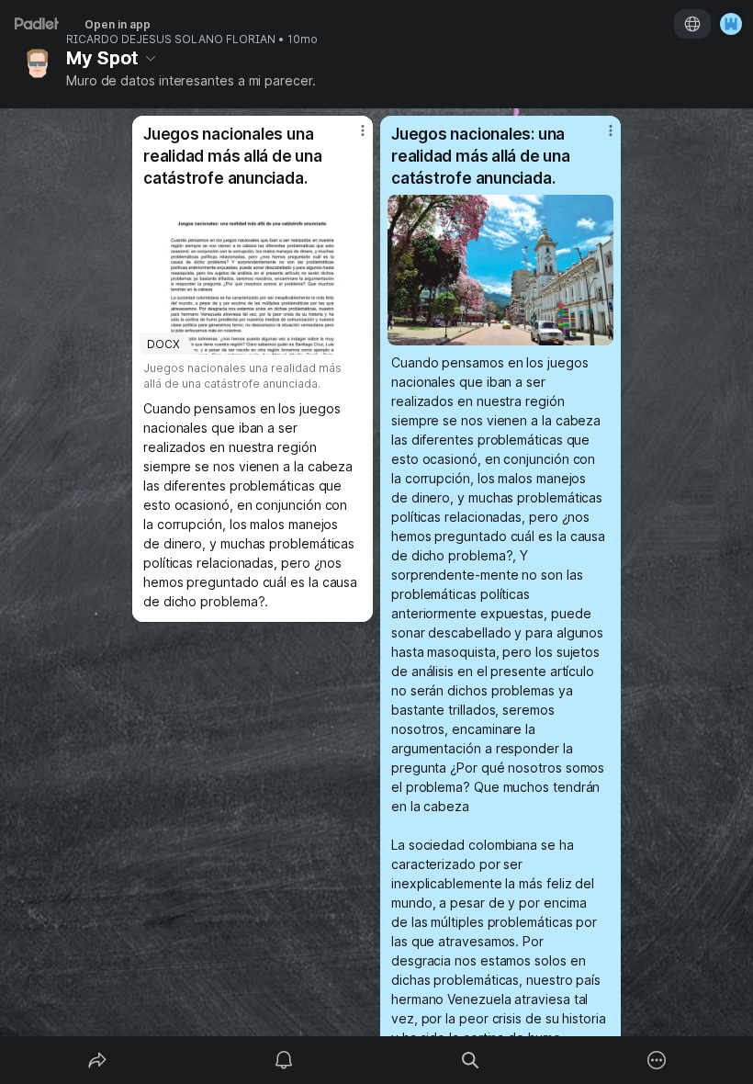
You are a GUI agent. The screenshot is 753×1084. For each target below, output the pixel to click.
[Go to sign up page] (731, 24)
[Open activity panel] (283, 1060)
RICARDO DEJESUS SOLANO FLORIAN (170, 39)
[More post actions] (351, 138)
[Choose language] (692, 24)
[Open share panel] (97, 1060)
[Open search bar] (470, 1060)
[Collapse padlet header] (150, 57)
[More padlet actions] (656, 1060)
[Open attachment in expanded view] (500, 270)
